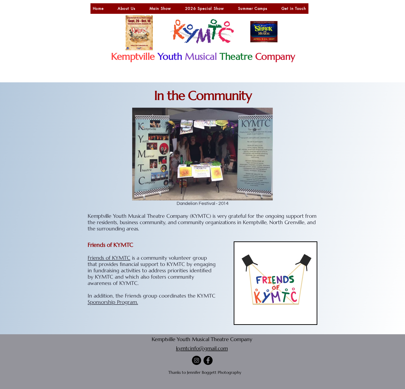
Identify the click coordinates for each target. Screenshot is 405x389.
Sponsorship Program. (113, 302)
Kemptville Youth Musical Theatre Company (202, 339)
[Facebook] (208, 360)
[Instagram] (196, 360)
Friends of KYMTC (109, 258)
